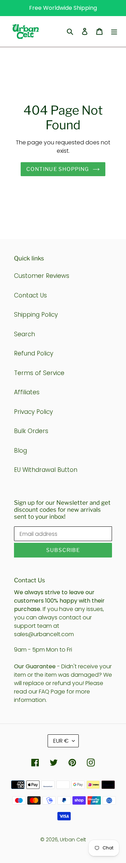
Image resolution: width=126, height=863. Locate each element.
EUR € (61, 741)
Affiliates (27, 392)
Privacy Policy (33, 412)
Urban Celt (73, 839)
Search (24, 334)
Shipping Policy (36, 314)
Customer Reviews (41, 276)
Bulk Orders (31, 431)
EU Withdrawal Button (45, 470)
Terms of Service (39, 373)
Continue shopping (57, 169)
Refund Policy (33, 353)
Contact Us (30, 295)
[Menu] (114, 31)
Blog (20, 450)
